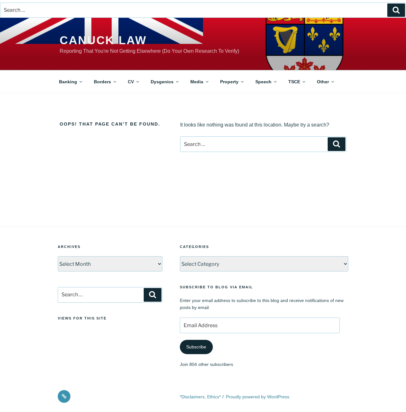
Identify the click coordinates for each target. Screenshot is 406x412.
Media (196, 81)
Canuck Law (103, 40)
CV (131, 81)
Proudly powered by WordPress (257, 396)
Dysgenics (162, 81)
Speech (263, 81)
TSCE (294, 81)
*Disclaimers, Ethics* (200, 396)
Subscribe (196, 346)
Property (229, 81)
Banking (68, 81)
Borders (102, 81)
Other (323, 81)
